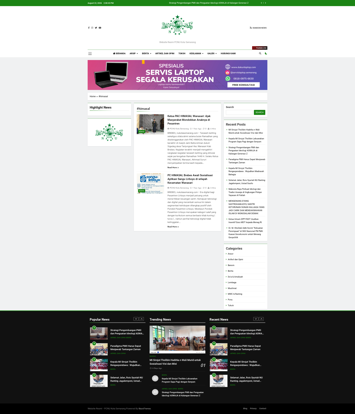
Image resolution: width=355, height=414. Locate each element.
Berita (145, 53)
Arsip (133, 53)
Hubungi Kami (228, 53)
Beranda (120, 53)
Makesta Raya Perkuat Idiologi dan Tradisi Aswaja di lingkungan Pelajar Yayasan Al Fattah (245, 192)
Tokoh (181, 53)
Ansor (230, 254)
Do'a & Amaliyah (235, 277)
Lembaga (232, 282)
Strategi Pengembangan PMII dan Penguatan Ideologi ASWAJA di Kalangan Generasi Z (208, 3)
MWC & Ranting (235, 294)
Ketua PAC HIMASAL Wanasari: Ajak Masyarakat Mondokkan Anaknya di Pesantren (189, 119)
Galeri (210, 53)
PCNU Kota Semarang (179, 128)
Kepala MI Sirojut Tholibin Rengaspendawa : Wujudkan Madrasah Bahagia (246, 171)
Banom (231, 265)
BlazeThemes (145, 408)
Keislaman (195, 53)
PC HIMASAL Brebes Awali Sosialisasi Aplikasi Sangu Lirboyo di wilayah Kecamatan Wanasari (190, 179)
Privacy (253, 408)
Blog (245, 408)
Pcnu (230, 299)
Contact (262, 408)
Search (230, 107)
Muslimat (232, 288)
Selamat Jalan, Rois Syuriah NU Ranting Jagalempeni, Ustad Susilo (126, 381)
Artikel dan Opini (164, 53)
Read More (172, 167)
